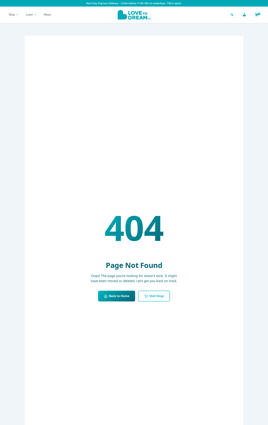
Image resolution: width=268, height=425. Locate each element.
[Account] (244, 15)
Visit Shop (156, 296)
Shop (12, 14)
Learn (29, 14)
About (47, 14)
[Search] (231, 15)
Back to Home (119, 296)
